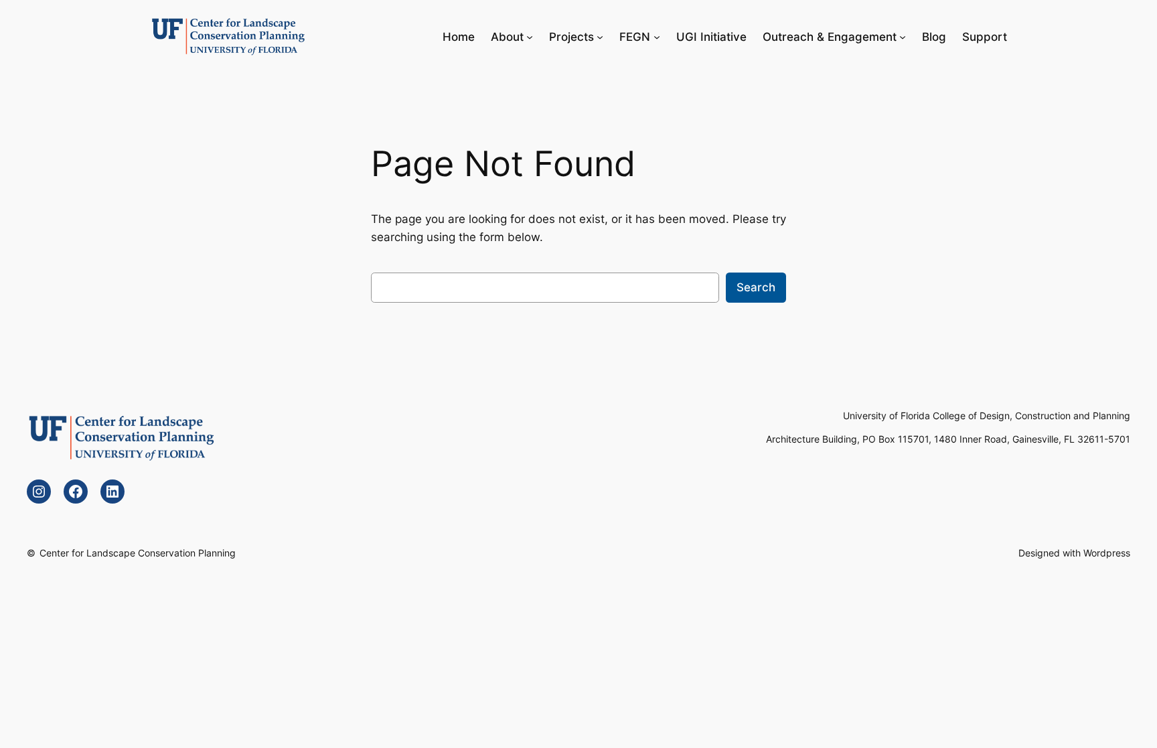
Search (756, 287)
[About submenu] (529, 36)
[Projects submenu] (600, 36)
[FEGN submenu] (656, 36)
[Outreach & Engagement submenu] (902, 36)
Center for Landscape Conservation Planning (138, 552)
